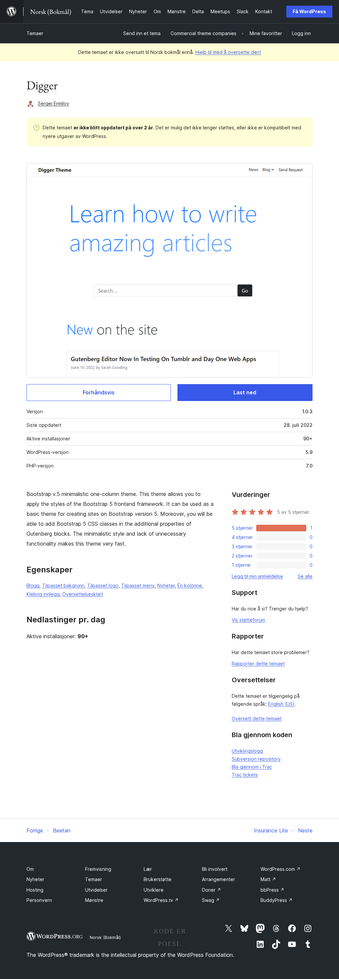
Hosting (34, 890)
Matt (268, 879)
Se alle (305, 576)
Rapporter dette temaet (258, 663)
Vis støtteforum (248, 620)
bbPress (272, 890)
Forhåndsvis (99, 392)
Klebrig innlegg (43, 594)
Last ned (244, 392)
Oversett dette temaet (257, 718)
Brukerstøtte (157, 879)
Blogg (32, 585)
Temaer (34, 33)
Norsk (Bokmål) (105, 937)
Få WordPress (309, 11)
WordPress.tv (161, 900)
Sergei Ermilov (53, 103)
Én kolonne (189, 585)
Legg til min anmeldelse (257, 576)
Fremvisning (98, 869)
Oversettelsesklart (82, 594)
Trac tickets (245, 775)
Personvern (39, 900)
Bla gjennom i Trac (252, 767)
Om (30, 869)
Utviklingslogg (247, 751)
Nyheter (166, 585)
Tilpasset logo (103, 585)
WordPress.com (281, 869)
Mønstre (94, 900)
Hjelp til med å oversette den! (228, 52)
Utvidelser (96, 890)
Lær (148, 869)
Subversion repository (256, 759)
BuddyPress (277, 900)
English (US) (281, 704)
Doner (211, 890)
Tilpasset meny (138, 585)
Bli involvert (214, 869)
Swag (211, 900)
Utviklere (154, 890)
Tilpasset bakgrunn (63, 585)
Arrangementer (218, 879)
